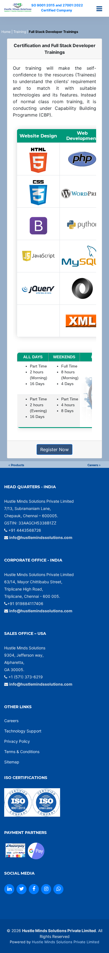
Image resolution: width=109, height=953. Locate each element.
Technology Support (22, 731)
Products (17, 465)
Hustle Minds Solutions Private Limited (65, 942)
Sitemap (11, 762)
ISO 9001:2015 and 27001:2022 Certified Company (56, 7)
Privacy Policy (17, 741)
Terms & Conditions (21, 751)
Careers (93, 465)
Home (6, 32)
